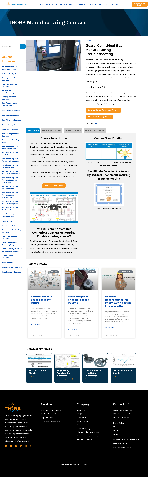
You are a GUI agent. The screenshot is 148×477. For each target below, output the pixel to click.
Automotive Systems (10, 74)
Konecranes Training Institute (10, 141)
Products (44, 4)
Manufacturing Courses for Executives (11, 166)
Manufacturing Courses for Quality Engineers (11, 202)
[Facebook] (16, 446)
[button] (45, 4)
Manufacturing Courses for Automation (11, 154)
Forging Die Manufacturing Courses (11, 91)
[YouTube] (11, 446)
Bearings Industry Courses (9, 79)
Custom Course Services (51, 414)
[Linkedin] (6, 446)
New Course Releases (10, 226)
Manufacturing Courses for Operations (11, 187)
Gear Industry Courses (11, 125)
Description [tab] (33, 130)
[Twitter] (21, 446)
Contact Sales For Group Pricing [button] (103, 110)
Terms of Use (82, 425)
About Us (81, 410)
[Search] (23, 46)
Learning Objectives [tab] (51, 130)
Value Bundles (7, 262)
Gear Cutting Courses (11, 110)
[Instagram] (26, 446)
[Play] (54, 207)
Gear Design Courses (10, 115)
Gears (88, 40)
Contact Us (113, 4)
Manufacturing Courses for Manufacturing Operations (11, 180)
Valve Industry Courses (11, 272)
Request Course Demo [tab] (95, 130)
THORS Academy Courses (8, 256)
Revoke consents (84, 439)
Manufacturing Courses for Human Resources (11, 172)
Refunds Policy (83, 428)
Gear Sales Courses (10, 130)
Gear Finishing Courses (11, 120)
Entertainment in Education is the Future (41, 299)
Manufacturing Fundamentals (8, 215)
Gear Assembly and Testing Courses (9, 104)
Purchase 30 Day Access (99, 116)
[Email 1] (31, 446)
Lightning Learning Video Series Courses (10, 147)
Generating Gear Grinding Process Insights (78, 299)
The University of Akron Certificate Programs (12, 250)
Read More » (35, 324)
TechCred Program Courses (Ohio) (9, 244)
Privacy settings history (87, 436)
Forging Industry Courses (9, 98)
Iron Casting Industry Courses (10, 135)
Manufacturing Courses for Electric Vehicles (11, 160)
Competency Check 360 (51, 421)
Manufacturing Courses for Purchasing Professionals (11, 195)
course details (92, 78)
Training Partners (83, 4)
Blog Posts (81, 414)
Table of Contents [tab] (73, 130)
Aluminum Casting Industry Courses (9, 68)
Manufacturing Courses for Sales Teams (11, 209)
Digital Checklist (48, 417)
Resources (100, 4)
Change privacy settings (88, 432)
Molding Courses (8, 221)
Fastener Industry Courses (9, 85)
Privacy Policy (83, 421)
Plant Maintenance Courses (9, 237)
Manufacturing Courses (51, 410)
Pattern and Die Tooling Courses (11, 231)
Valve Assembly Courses (12, 267)
